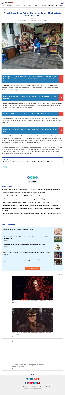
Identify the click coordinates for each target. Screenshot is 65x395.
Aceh (24, 6)
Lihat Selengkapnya (32, 268)
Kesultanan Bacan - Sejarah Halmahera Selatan (19, 229)
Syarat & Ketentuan (34, 386)
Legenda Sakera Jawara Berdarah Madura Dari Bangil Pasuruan (24, 244)
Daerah (5, 167)
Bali (57, 6)
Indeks (18, 6)
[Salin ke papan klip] (36, 177)
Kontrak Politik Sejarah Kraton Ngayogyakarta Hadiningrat (23, 260)
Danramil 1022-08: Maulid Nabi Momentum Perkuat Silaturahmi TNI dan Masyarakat (27, 237)
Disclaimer (26, 386)
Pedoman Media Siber (46, 386)
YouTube (39, 385)
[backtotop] (32, 375)
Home (3, 6)
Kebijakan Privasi (17, 386)
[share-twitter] (31, 177)
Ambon (30, 6)
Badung (43, 6)
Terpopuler (10, 6)
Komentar (33, 181)
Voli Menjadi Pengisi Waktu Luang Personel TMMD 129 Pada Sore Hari (32, 114)
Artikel (36, 6)
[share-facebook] (28, 177)
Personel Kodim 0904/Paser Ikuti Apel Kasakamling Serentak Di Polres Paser (27, 253)
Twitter (36, 385)
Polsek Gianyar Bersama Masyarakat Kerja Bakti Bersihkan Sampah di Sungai (28, 162)
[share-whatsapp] (34, 177)
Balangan (51, 6)
